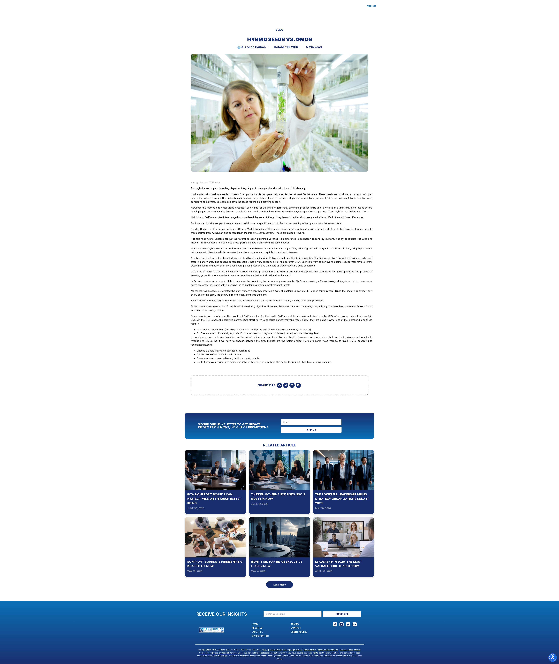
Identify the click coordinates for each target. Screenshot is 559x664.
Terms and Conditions (328, 650)
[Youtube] (354, 624)
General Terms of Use (350, 650)
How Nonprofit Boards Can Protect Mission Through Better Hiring (214, 499)
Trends (300, 5)
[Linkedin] (341, 624)
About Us (240, 5)
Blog (279, 29)
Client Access (318, 5)
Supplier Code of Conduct (225, 653)
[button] (279, 385)
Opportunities (281, 5)
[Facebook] (335, 624)
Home (226, 5)
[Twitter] (348, 624)
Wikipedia (214, 182)
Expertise (257, 5)
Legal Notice (296, 650)
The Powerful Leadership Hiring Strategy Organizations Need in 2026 (341, 499)
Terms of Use (310, 650)
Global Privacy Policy (279, 650)
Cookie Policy (205, 653)
